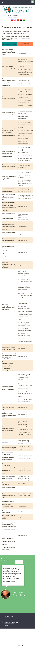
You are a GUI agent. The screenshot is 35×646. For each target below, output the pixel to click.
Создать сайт (13, 634)
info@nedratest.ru (13, 17)
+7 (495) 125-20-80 (13, 15)
